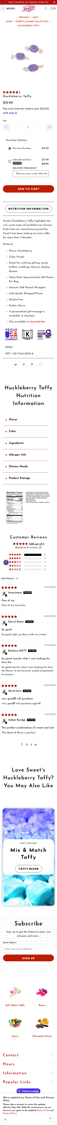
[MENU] (2, 8)
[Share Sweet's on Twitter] (15, 364)
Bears (42, 1005)
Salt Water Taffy (15, 1005)
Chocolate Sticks (42, 1036)
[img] (9, 587)
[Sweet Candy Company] (28, 8)
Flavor (13, 419)
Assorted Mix (37, 321)
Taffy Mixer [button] (28, 869)
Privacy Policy (10, 1113)
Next (36, 17)
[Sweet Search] (46, 8)
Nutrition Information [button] (28, 209)
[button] (11, 92)
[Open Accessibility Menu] (6, 562)
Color (12, 431)
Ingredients (16, 443)
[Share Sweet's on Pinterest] (32, 364)
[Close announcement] (5, 1119)
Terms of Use (43, 1110)
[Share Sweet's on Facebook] (24, 364)
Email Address (10, 943)
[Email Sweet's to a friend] (40, 364)
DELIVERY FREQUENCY (25, 168)
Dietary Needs (18, 466)
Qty (5, 121)
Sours (15, 1036)
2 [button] (27, 744)
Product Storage (19, 478)
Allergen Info (17, 455)
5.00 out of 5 (36, 544)
